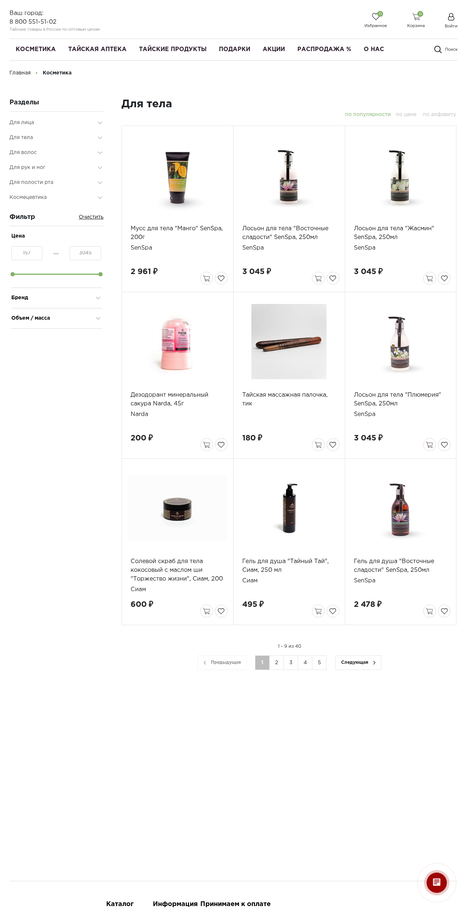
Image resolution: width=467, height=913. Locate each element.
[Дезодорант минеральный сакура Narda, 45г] (177, 341)
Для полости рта (31, 182)
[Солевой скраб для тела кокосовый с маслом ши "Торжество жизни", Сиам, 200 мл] (177, 508)
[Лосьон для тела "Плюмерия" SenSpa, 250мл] (400, 341)
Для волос (23, 152)
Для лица (21, 122)
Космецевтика (28, 197)
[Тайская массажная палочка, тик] (289, 341)
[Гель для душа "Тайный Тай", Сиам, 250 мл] (289, 508)
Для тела (21, 137)
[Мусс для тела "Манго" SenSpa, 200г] (177, 175)
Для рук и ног (27, 167)
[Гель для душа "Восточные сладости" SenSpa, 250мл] (400, 508)
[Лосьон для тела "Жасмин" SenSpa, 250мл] (400, 175)
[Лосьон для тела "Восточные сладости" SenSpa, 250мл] (289, 175)
